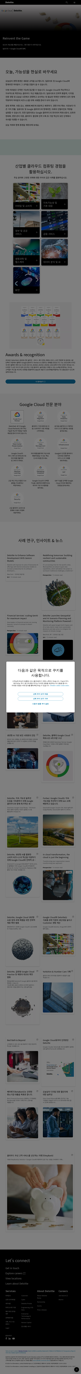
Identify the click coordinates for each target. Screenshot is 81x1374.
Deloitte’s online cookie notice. (59, 685)
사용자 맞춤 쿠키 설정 (40, 704)
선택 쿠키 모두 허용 (40, 694)
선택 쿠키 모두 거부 (40, 698)
